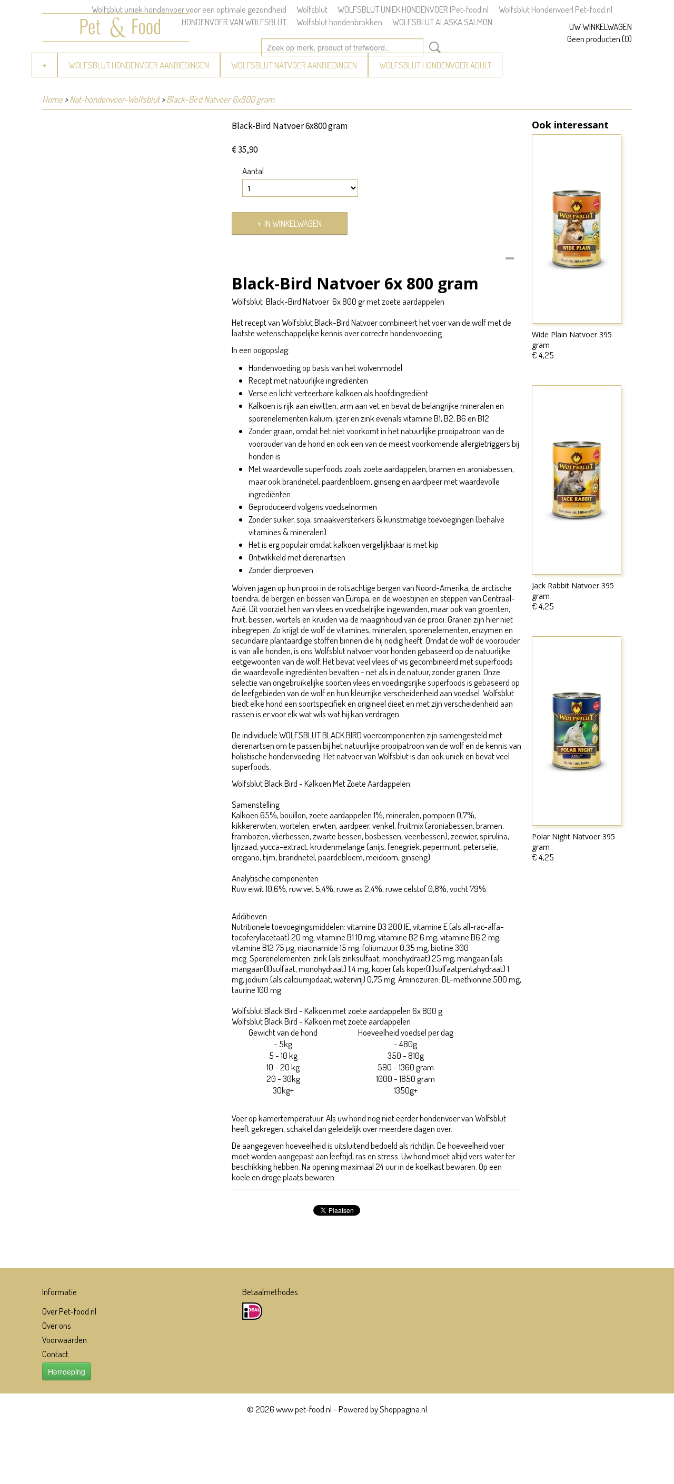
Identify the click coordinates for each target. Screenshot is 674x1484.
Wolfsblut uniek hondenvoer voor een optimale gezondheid (189, 9)
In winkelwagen (293, 223)
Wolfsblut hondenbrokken (339, 21)
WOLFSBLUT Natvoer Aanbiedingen (294, 65)
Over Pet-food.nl (69, 1311)
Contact (55, 1353)
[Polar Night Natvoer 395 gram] (576, 731)
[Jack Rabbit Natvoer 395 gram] (576, 480)
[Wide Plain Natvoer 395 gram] (576, 229)
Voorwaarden (64, 1339)
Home (52, 99)
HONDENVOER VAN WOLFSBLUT (234, 21)
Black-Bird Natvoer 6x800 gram (220, 99)
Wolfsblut (312, 9)
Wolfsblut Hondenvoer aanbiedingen (138, 65)
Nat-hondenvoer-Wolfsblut (115, 99)
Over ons (56, 1325)
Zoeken (433, 47)
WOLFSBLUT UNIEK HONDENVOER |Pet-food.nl (413, 9)
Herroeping (66, 1371)
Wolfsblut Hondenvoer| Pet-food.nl (555, 9)
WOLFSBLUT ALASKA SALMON (442, 21)
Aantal (253, 171)
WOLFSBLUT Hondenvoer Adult (435, 65)
